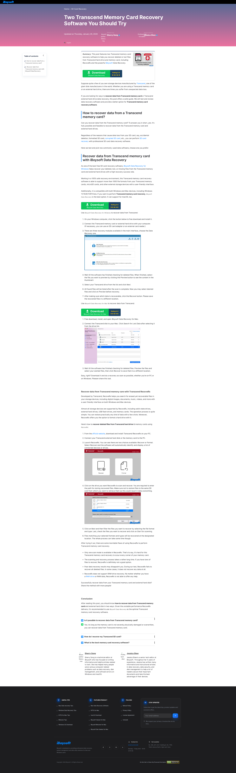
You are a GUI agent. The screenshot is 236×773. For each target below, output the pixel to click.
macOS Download (96, 715)
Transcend (141, 83)
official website (98, 434)
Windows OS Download (66, 724)
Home (66, 9)
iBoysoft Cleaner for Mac (98, 720)
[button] (102, 73)
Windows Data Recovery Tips (67, 710)
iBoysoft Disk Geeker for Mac (99, 729)
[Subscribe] (175, 715)
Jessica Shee (150, 35)
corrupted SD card (112, 138)
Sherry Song (112, 35)
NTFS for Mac (95, 710)
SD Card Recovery (78, 9)
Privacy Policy (127, 710)
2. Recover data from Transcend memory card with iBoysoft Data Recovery (34, 69)
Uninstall (125, 720)
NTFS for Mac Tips (64, 715)
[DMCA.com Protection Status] (173, 762)
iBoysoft (109, 63)
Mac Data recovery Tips (66, 705)
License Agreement (128, 715)
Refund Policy (127, 705)
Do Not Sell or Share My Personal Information (153, 762)
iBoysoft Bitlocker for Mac (98, 724)
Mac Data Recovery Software (99, 705)
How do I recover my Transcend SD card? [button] (101, 637)
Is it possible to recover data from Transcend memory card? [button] (110, 620)
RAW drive (90, 576)
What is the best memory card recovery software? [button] (105, 643)
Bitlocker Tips (63, 720)
